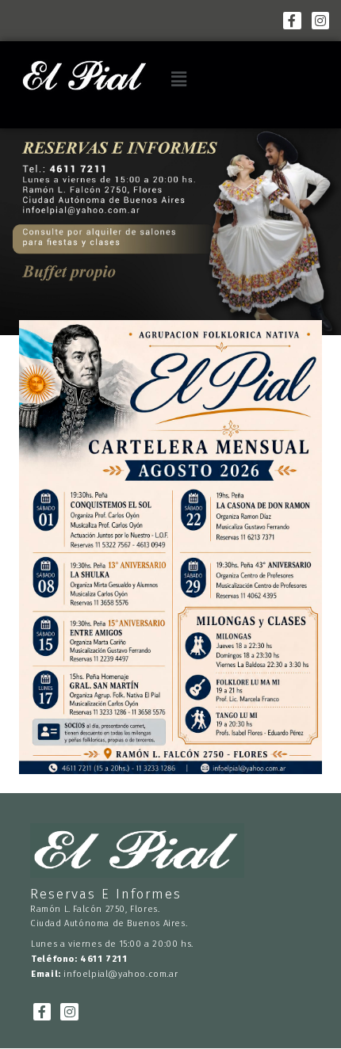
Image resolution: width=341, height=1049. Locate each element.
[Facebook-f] (292, 20)
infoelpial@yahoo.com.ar (120, 974)
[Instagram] (320, 20)
